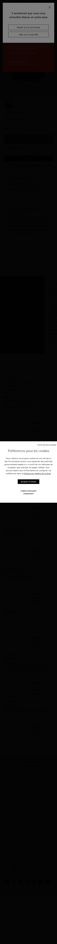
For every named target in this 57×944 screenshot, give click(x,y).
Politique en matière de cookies (37, 473)
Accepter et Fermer (28, 481)
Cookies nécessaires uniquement (28, 492)
